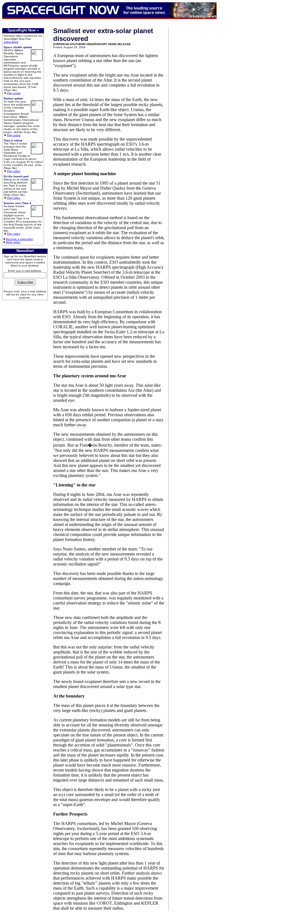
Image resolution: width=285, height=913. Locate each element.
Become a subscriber (19, 239)
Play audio (14, 93)
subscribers (11, 41)
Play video (13, 171)
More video (13, 242)
